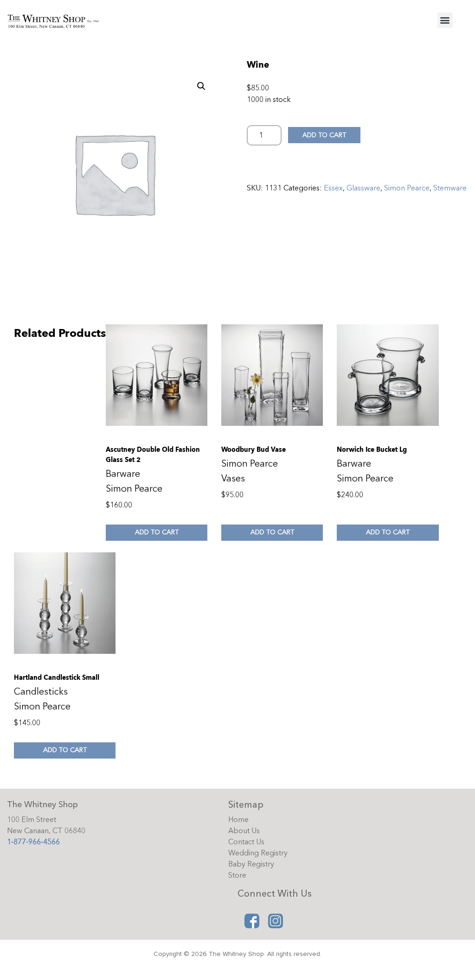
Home (238, 820)
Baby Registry (251, 864)
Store (237, 875)
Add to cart (324, 135)
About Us (244, 831)
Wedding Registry (258, 853)
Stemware (450, 188)
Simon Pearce (407, 188)
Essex (333, 188)
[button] (445, 20)
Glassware (363, 188)
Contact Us (246, 842)
